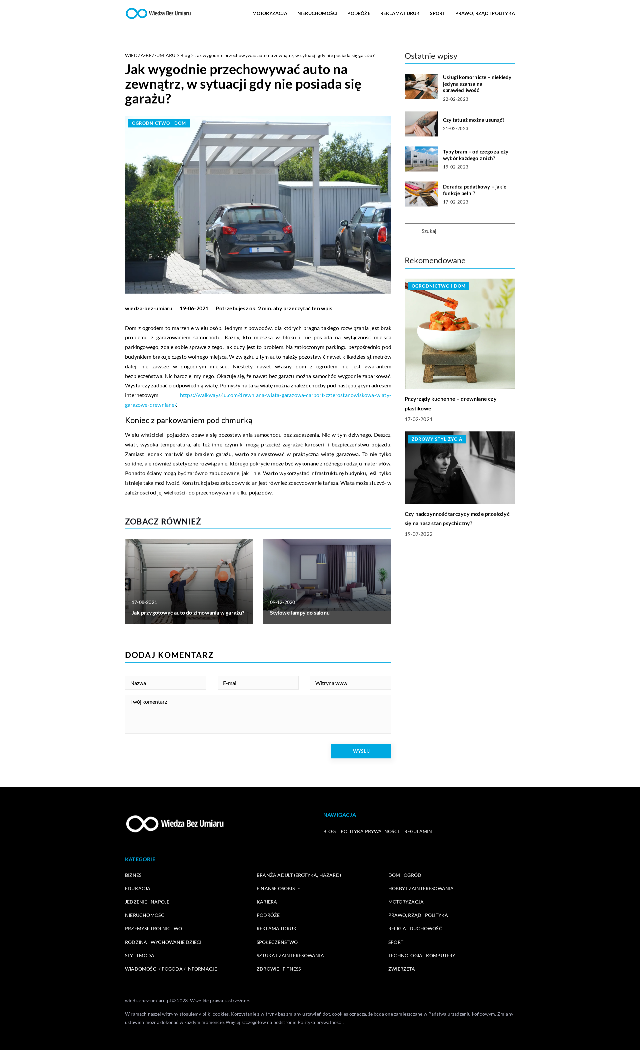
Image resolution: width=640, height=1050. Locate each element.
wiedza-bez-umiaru (148, 308)
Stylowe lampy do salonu (300, 612)
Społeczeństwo (277, 942)
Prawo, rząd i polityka (485, 13)
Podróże (358, 13)
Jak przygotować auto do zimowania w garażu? (188, 612)
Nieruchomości (317, 13)
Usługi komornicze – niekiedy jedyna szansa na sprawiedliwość (477, 83)
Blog (329, 831)
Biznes (133, 875)
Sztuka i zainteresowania (290, 955)
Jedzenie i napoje (147, 902)
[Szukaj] (413, 231)
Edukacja (138, 888)
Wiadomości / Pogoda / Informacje (171, 969)
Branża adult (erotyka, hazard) (299, 875)
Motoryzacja (269, 13)
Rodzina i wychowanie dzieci (163, 942)
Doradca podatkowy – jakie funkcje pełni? (474, 190)
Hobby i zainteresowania (421, 888)
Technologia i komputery (422, 955)
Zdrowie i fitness (279, 969)
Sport (437, 13)
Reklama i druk (400, 13)
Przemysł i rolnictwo (153, 928)
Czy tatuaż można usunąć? (473, 120)
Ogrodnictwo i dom (159, 123)
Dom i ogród (404, 875)
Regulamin (418, 831)
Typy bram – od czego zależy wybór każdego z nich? (475, 154)
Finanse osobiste (278, 888)
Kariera (267, 902)
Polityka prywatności (370, 831)
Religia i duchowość (415, 928)
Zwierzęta (401, 969)
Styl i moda (139, 955)
